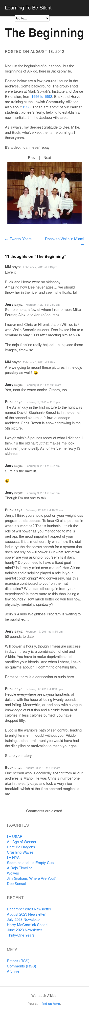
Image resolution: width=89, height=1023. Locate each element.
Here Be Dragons (21, 846)
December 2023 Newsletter (29, 908)
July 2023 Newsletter (24, 919)
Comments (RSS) (21, 965)
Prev (32, 157)
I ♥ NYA (13, 857)
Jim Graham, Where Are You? (31, 878)
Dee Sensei (16, 883)
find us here (51, 1003)
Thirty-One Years (21, 935)
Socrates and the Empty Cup (30, 862)
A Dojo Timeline (19, 867)
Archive (13, 971)
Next (47, 157)
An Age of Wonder (21, 841)
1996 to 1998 (41, 96)
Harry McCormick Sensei (27, 924)
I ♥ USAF (14, 836)
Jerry (9, 304)
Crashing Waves (20, 852)
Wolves (13, 873)
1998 (26, 106)
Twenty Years (18, 238)
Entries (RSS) (18, 960)
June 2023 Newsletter (24, 929)
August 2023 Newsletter (26, 914)
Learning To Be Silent (28, 7)
